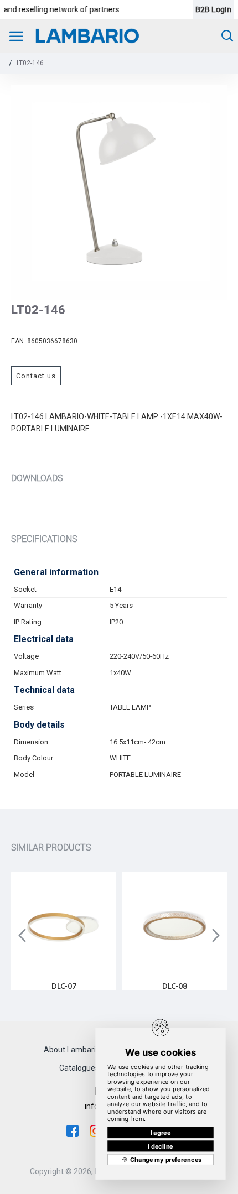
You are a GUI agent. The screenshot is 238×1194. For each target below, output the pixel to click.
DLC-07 (63, 986)
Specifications (44, 539)
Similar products (51, 847)
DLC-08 (174, 986)
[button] (22, 935)
